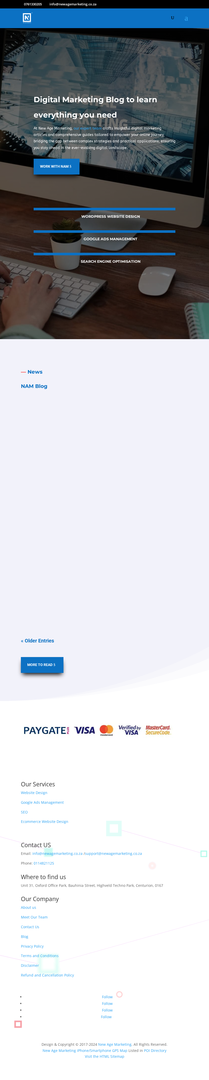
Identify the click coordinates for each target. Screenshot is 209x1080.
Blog (24, 936)
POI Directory (155, 1050)
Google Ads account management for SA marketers (79, 422)
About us (28, 907)
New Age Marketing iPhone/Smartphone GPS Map (85, 1050)
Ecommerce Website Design (44, 821)
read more (104, 470)
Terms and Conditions (40, 955)
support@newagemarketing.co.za (113, 853)
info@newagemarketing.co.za (57, 853)
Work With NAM (54, 166)
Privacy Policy (32, 946)
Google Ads (62, 432)
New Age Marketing (115, 1044)
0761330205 (33, 4)
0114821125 (44, 863)
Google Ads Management (110, 239)
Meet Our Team (34, 917)
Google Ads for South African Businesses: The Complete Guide (90, 569)
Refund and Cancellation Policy (47, 975)
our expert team (88, 128)
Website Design (34, 792)
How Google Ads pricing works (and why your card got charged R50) (95, 499)
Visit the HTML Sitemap (104, 1056)
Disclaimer (30, 965)
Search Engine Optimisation (110, 261)
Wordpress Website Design (110, 216)
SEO (24, 812)
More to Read (40, 665)
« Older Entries (37, 641)
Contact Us (30, 926)
